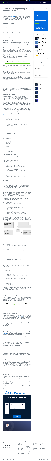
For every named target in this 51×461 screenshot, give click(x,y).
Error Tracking (27, 446)
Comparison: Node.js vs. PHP (9, 389)
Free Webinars (35, 448)
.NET (35, 65)
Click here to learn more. (33, 0)
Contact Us (40, 459)
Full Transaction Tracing (28, 445)
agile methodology (40, 68)
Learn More (17, 416)
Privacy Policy (42, 448)
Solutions (39, 2)
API (35, 69)
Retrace (19, 440)
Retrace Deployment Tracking (28, 452)
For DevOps (27, 453)
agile (35, 68)
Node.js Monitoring (20, 448)
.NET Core (39, 65)
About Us (41, 440)
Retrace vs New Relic (21, 452)
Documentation (35, 445)
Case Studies (35, 443)
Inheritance (5, 361)
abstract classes (20, 316)
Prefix (15, 386)
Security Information (43, 445)
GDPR (41, 444)
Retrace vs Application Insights (21, 454)
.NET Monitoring (20, 444)
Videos (34, 449)
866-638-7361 (8, 442)
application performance (38, 72)
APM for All (41, 69)
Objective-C (5, 333)
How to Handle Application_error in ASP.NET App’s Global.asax (15, 393)
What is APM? (35, 440)
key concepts (13, 16)
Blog (33, 444)
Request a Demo (45, 459)
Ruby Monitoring (20, 449)
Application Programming (38, 75)
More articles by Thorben (14, 427)
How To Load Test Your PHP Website (10, 392)
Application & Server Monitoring (28, 448)
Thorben (11, 425)
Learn (43, 2)
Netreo (19, 443)
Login (46, 2)
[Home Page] (6, 3)
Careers (41, 443)
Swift (26, 332)
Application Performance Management (27, 441)
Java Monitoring (20, 445)
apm (38, 69)
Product (35, 2)
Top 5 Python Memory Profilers (10, 391)
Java (42, 65)
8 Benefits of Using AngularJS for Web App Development (14, 390)
